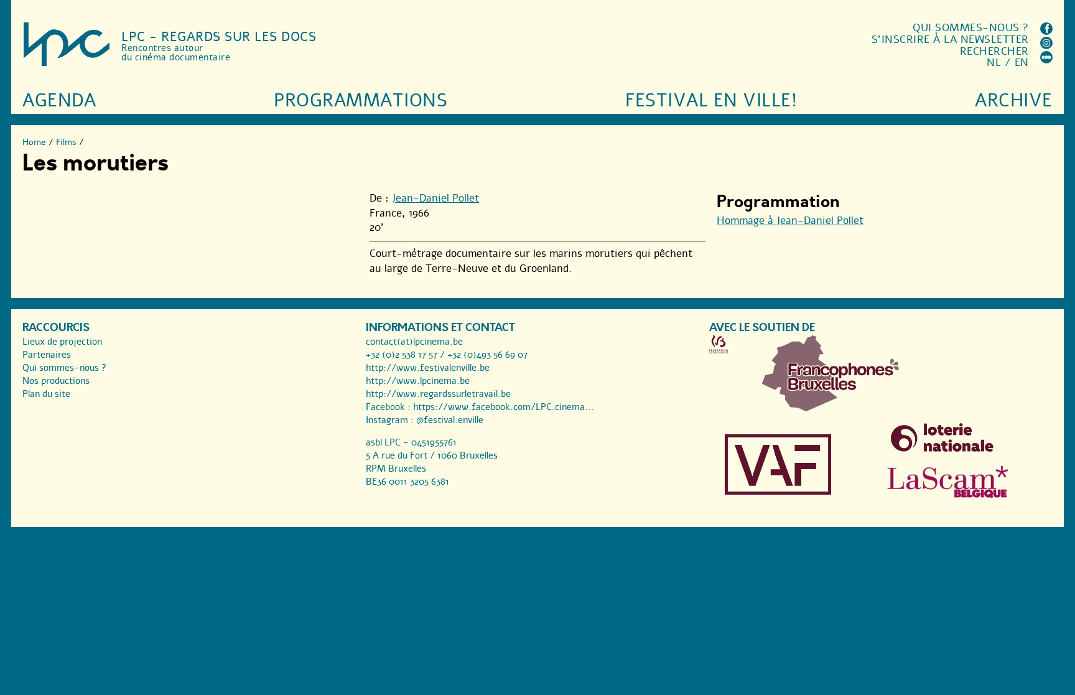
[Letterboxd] (1046, 60)
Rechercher (994, 51)
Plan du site (46, 394)
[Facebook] (1046, 31)
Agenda (59, 100)
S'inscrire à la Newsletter (950, 39)
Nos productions (56, 381)
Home (34, 142)
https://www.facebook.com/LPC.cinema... (503, 407)
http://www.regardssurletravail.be (438, 394)
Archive (1014, 100)
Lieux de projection (62, 341)
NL (994, 62)
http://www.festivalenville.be (428, 367)
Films (66, 142)
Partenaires (46, 354)
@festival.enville (449, 420)
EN (1022, 62)
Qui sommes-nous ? (971, 28)
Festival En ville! (711, 100)
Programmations (360, 100)
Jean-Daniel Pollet (435, 198)
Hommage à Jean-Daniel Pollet (790, 220)
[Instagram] (1046, 46)
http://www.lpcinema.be (418, 381)
